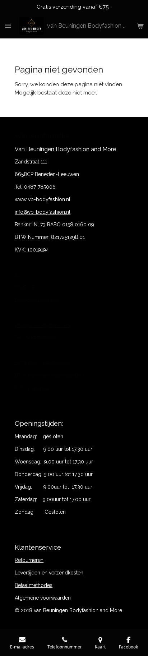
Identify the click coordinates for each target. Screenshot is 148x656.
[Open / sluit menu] (8, 26)
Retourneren (29, 560)
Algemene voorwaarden (43, 598)
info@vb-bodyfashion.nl (42, 212)
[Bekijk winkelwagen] (140, 26)
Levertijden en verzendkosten (49, 573)
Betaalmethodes (33, 585)
